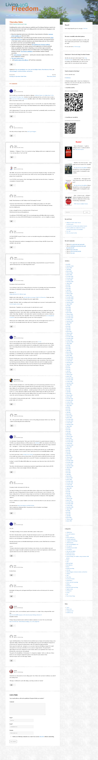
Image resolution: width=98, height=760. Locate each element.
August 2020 (69, 304)
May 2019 (68, 328)
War (67, 594)
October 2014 (69, 422)
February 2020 (69, 314)
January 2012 (69, 479)
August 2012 (69, 467)
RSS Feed (17, 15)
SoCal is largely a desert (15, 304)
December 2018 (69, 336)
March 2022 (69, 271)
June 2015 (68, 409)
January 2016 (69, 397)
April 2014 (68, 433)
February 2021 (69, 293)
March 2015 (68, 414)
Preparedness (69, 580)
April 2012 (68, 474)
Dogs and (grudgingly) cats (21, 69)
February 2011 (69, 498)
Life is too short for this (71, 233)
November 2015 (69, 400)
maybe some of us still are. (21, 60)
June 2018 (68, 347)
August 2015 (69, 405)
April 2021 (68, 290)
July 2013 (68, 448)
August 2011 (68, 488)
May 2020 (68, 309)
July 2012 (68, 469)
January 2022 (69, 274)
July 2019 (68, 324)
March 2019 (68, 331)
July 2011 (68, 489)
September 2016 (69, 383)
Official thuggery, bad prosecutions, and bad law (21, 71)
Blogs (67, 535)
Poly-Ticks (68, 577)
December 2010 (69, 502)
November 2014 (69, 421)
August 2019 (69, 322)
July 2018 (68, 345)
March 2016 (68, 393)
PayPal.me (68, 77)
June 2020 (68, 307)
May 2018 (68, 348)
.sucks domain (17, 55)
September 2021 (69, 281)
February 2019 (69, 333)
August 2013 (69, 446)
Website (11, 730)
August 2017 (69, 364)
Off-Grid (68, 570)
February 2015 (69, 415)
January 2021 (69, 295)
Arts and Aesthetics (70, 534)
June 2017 (68, 367)
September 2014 (69, 424)
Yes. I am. (68, 231)
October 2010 (69, 505)
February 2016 (69, 395)
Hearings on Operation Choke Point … (18, 76)
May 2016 (68, 390)
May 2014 (68, 431)
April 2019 (68, 329)
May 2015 (68, 410)
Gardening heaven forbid (71, 547)
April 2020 (68, 310)
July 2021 (68, 285)
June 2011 (68, 491)
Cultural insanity (69, 542)
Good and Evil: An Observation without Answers (76, 226)
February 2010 (69, 519)
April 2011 (68, 495)
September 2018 (69, 341)
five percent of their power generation (19, 98)
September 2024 (70, 266)
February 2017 (69, 374)
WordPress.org (69, 612)
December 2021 (69, 276)
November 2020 (69, 298)
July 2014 (68, 427)
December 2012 (69, 460)
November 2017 (69, 359)
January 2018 (69, 355)
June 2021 (68, 286)
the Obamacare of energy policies (41, 44)
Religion (68, 584)
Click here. (85, 28)
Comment (12, 701)
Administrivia (69, 532)
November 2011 (69, 483)
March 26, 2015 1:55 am (18, 24)
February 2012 (69, 477)
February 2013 (69, 457)
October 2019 (69, 319)
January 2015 (69, 417)
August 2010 (69, 508)
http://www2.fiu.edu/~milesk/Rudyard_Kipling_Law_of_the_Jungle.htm (24, 621)
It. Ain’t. (39, 341)
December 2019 (69, 316)
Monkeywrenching (70, 568)
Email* (11, 724)
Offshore (68, 573)
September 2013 (69, 445)
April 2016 (68, 391)
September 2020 (70, 302)
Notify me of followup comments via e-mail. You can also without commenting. (33, 736)
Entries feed (69, 609)
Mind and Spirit (69, 563)
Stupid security (69, 589)
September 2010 (69, 507)
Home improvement (70, 554)
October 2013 (69, 443)
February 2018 (69, 353)
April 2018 (68, 350)
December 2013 (69, 440)
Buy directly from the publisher (80, 167)
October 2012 (69, 464)
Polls (67, 575)
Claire (25, 24)
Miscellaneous (45, 69)
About (12, 15)
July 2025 (68, 264)
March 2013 (68, 455)
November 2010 (69, 503)
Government (69, 549)
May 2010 (68, 514)
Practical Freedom (70, 578)
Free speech (69, 546)
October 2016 (69, 381)
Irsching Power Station (28, 454)
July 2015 (68, 407)
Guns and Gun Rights (33, 69)
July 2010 (68, 510)
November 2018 (69, 338)
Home (7, 15)
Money (50, 69)
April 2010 (68, 515)
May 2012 (68, 472)
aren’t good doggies (31, 131)
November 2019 (69, 317)
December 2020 (69, 297)
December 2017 (69, 357)
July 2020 (68, 305)
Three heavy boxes (51, 76)
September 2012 (69, 465)
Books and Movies (70, 537)
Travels (67, 592)
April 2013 (68, 453)
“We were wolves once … (17, 58)
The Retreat (68, 590)
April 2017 (68, 371)
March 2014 (68, 434)
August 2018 (69, 343)
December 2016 (69, 378)
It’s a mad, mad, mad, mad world (77, 244)
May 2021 (68, 288)
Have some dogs (74, 249)
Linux (67, 561)
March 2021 (68, 291)
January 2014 (69, 438)
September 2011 (69, 486)
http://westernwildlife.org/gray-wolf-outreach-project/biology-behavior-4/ (26, 614)
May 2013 (68, 452)
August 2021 (69, 283)
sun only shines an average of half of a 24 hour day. (35, 297)
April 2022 (68, 269)
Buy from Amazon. (80, 149)
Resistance (68, 585)
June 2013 (68, 450)
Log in (67, 607)
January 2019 (69, 335)
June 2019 (68, 326)
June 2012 (68, 471)
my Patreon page (76, 46)
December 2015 (69, 398)
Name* (11, 717)
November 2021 (69, 278)
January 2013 (69, 458)
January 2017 (69, 376)
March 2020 (69, 312)
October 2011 (69, 484)
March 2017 (68, 372)
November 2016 (69, 379)
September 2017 (69, 362)
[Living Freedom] (22, 11)
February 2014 (69, 436)
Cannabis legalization (70, 539)
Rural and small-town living (72, 587)
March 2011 (68, 496)
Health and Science (70, 553)
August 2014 (69, 426)
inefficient (37, 442)
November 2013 (69, 441)
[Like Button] (11, 64)
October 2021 (69, 279)
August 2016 (69, 384)
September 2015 (69, 403)
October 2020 (69, 300)
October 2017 (69, 360)
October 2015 (69, 402)
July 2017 (68, 366)
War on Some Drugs (70, 596)
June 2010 (68, 512)
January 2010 (69, 520)
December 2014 (69, 419)
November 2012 (69, 462)
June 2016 (68, 388)
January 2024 (69, 267)
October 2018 (69, 340)
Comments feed (69, 610)
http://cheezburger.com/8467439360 (26, 505)
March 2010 (68, 517)
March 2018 (68, 352)
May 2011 (68, 493)
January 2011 (68, 500)
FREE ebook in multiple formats (81, 203)
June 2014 (68, 429)
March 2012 (68, 476)
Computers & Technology (71, 540)
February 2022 (69, 273)
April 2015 (68, 412)
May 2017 (68, 369)
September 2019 (69, 321)
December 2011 (69, 481)
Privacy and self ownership (72, 582)
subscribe (41, 736)
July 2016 (68, 386)
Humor (40, 69)
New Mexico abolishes (26, 51)
